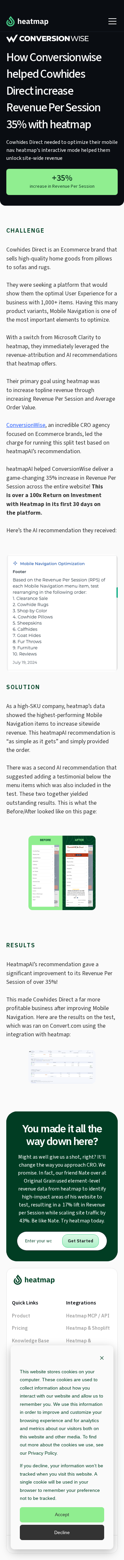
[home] (27, 21)
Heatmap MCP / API (87, 1315)
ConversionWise (25, 425)
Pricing (20, 1328)
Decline (62, 1532)
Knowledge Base (30, 1340)
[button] (111, 21)
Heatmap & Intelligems (78, 1344)
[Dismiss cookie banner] (102, 1359)
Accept (62, 1514)
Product (21, 1315)
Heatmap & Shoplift (88, 1328)
